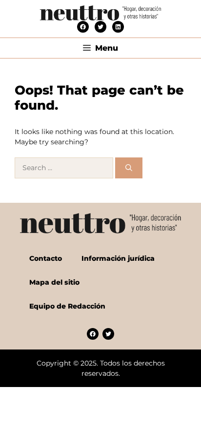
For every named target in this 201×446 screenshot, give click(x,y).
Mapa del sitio (54, 282)
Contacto (45, 258)
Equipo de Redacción (67, 306)
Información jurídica (118, 258)
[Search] (128, 167)
